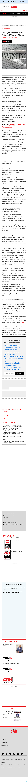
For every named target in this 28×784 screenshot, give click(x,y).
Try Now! (22, 1)
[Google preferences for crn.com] (7, 41)
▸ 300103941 (21, 25)
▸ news (7, 25)
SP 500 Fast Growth (20, 13)
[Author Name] (5, 386)
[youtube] (14, 753)
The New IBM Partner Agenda (8, 645)
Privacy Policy (14, 759)
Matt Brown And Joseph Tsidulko (10, 37)
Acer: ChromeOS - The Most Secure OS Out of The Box (14, 520)
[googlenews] (17, 753)
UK (21, 6)
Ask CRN (19, 373)
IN (6, 6)
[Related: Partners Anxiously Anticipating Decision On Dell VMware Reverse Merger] (12, 209)
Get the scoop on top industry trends (11, 663)
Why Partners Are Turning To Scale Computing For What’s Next (12, 429)
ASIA (4, 6)
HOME (3, 25)
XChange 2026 (11, 13)
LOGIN (23, 10)
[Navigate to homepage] (14, 8)
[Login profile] (26, 10)
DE (19, 6)
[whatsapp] (21, 753)
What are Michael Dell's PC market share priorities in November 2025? (12, 352)
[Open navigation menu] (2, 10)
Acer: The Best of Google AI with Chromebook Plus (13, 524)
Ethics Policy (4, 745)
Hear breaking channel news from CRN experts (13, 674)
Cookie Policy (21, 759)
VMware (17, 408)
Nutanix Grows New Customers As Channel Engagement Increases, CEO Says (13, 438)
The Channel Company (7, 748)
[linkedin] (6, 753)
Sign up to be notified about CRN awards (12, 538)
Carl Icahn (5, 409)
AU (8, 6)
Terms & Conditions (5, 759)
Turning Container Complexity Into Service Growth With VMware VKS (12, 425)
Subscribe (5, 717)
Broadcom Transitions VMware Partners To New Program (13, 442)
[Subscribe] (17, 720)
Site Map (3, 762)
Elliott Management (15, 409)
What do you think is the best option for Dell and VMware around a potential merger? (13, 126)
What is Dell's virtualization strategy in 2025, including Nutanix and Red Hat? (12, 347)
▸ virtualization (13, 25)
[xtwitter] (10, 753)
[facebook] (2, 753)
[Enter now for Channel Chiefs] (8, 559)
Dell (12, 408)
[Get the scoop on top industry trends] (8, 669)
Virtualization (5, 28)
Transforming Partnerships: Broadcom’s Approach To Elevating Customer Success (13, 433)
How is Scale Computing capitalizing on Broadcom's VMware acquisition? (12, 363)
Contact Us (4, 742)
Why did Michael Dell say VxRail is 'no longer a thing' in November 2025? (14, 358)
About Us (3, 739)
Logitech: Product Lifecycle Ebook (10, 522)
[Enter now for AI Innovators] (8, 549)
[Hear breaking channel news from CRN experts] (8, 680)
